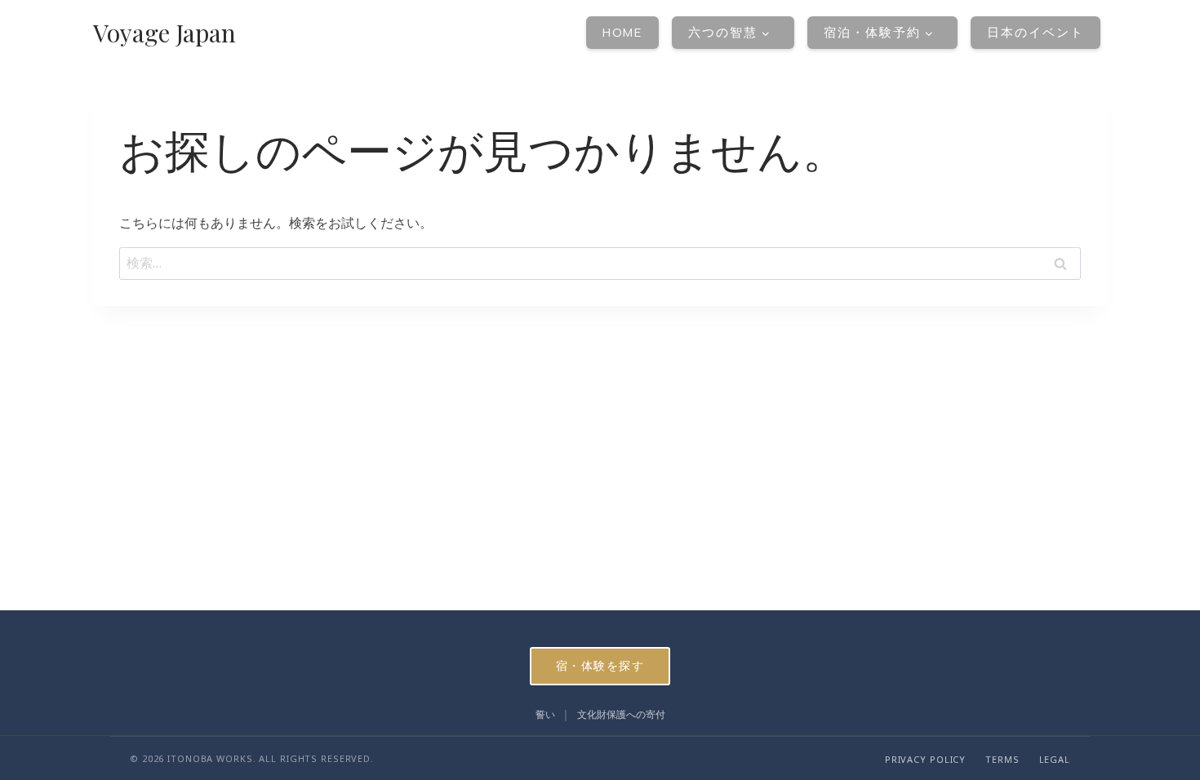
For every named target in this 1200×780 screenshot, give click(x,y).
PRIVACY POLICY (925, 759)
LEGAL (1054, 759)
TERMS (1002, 759)
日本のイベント (1035, 32)
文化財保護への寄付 (621, 714)
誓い (545, 714)
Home (622, 32)
